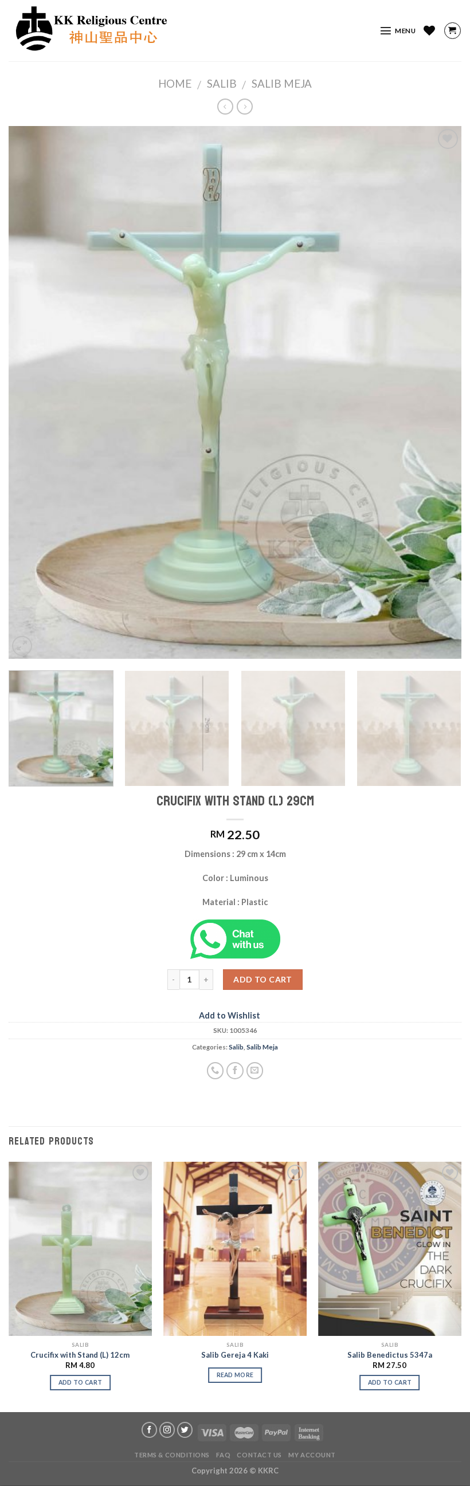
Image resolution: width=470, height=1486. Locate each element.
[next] (438, 392)
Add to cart (262, 979)
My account (312, 1455)
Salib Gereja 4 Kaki (235, 1354)
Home (174, 83)
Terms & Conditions (172, 1455)
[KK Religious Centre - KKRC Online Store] (179, 30)
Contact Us (259, 1455)
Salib (222, 83)
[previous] (32, 392)
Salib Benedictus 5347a (389, 1354)
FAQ (223, 1455)
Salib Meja (282, 83)
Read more (235, 1374)
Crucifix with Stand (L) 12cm (80, 1354)
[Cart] (452, 30)
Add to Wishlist (229, 1015)
